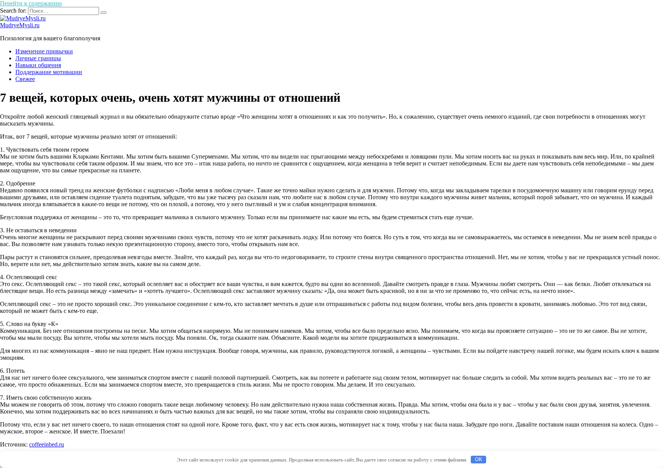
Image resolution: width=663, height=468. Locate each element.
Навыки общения (38, 65)
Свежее (25, 79)
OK (478, 459)
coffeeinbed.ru (46, 444)
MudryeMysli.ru (20, 25)
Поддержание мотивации (48, 72)
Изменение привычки (44, 51)
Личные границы (38, 58)
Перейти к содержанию (31, 3)
